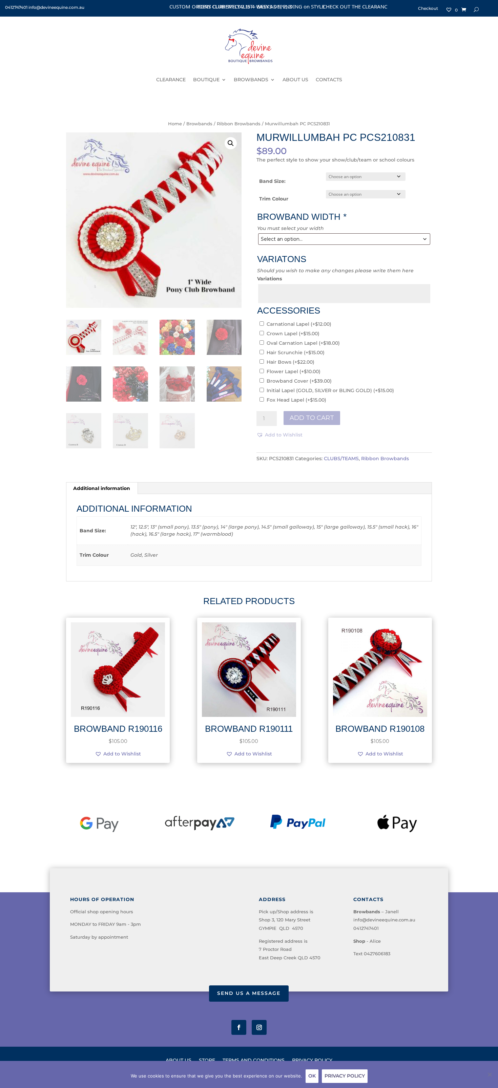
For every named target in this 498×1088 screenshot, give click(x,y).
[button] (231, 143)
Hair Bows (290, 362)
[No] (489, 1074)
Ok (312, 1076)
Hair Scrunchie (296, 352)
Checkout (428, 8)
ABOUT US (295, 80)
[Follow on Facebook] (238, 1027)
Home (175, 123)
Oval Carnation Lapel (303, 343)
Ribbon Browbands (239, 123)
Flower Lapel (293, 371)
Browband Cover (299, 381)
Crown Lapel (293, 333)
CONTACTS (329, 80)
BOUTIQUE (206, 80)
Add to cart (312, 418)
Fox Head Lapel (296, 400)
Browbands (199, 123)
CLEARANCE (171, 80)
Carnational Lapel (299, 324)
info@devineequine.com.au (384, 919)
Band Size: (272, 181)
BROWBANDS (251, 80)
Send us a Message (249, 993)
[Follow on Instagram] (259, 1027)
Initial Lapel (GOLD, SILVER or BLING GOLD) (330, 390)
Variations (269, 279)
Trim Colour (273, 199)
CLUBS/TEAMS (341, 458)
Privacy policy (345, 1076)
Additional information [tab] (101, 488)
